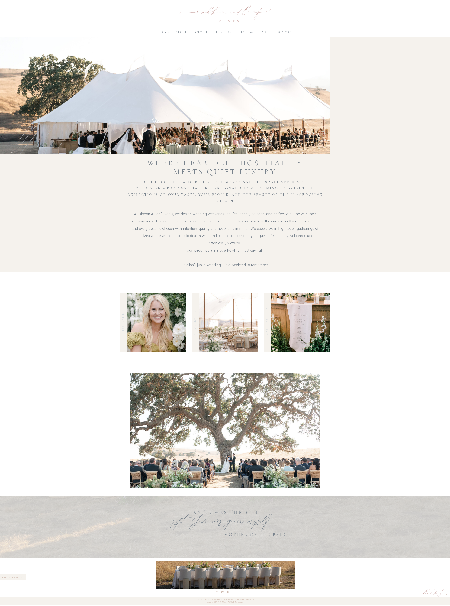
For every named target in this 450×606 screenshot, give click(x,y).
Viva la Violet (221, 603)
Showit (241, 603)
